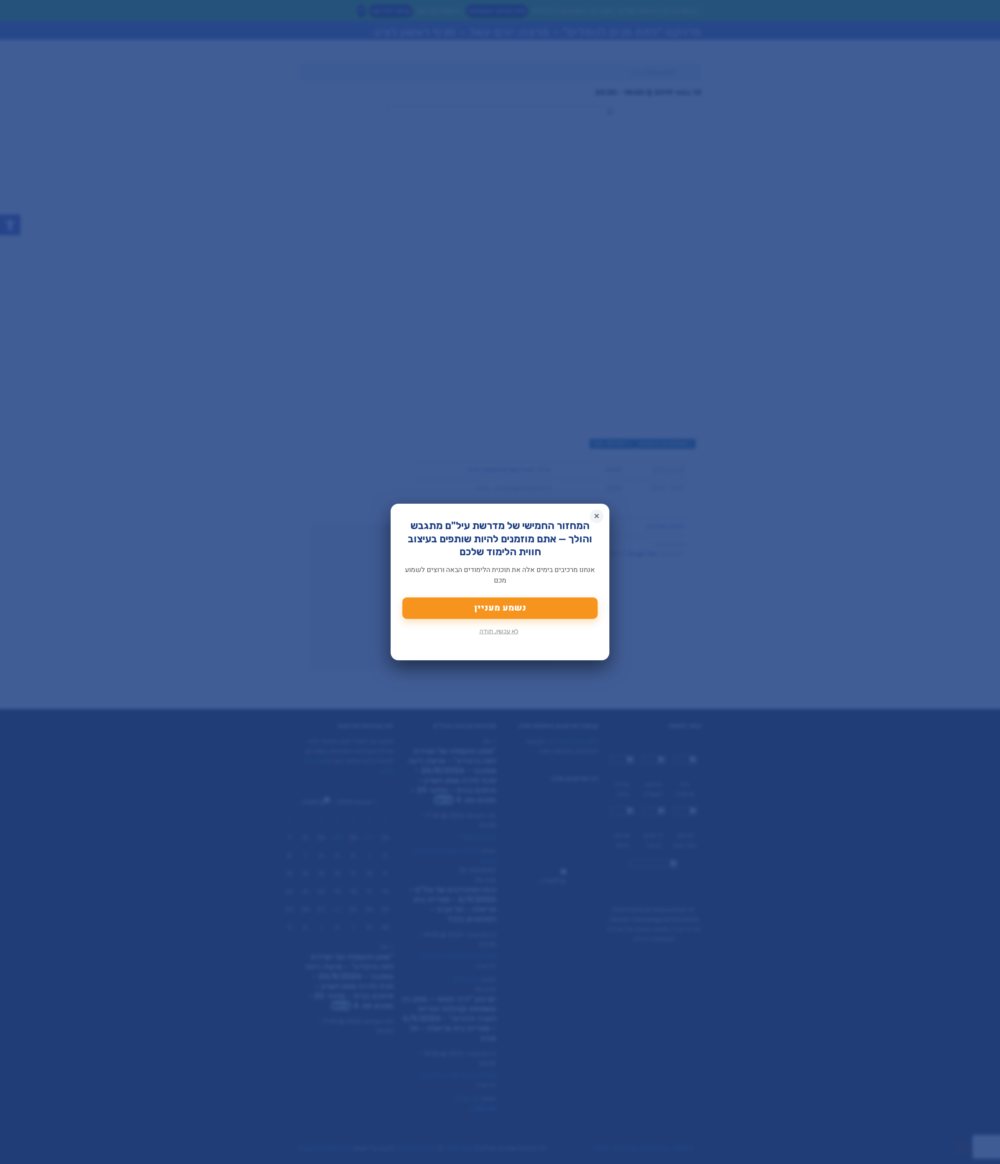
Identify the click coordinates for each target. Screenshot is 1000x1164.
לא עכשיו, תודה (498, 631)
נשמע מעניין (500, 608)
